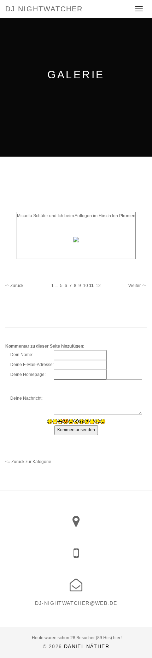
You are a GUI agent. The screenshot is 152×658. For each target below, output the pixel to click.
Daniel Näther (86, 646)
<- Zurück (14, 285)
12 (98, 285)
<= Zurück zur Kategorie (28, 461)
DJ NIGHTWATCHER (44, 9)
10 (85, 285)
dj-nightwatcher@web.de (76, 603)
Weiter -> (137, 285)
